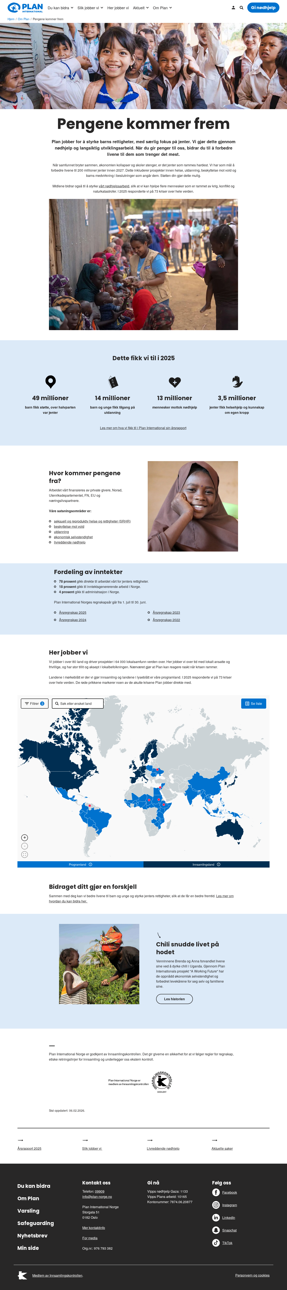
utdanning (61, 531)
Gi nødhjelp (263, 8)
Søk (241, 7)
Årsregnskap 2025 (72, 612)
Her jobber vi (118, 7)
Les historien (174, 998)
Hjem (11, 19)
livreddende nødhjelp (70, 542)
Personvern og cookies (252, 1275)
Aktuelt (139, 7)
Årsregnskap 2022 (166, 619)
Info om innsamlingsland (218, 864)
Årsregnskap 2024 (72, 619)
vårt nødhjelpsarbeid (114, 186)
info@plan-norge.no (97, 1196)
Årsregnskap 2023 (166, 612)
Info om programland (90, 864)
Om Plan (160, 7)
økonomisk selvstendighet (73, 537)
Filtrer (36, 703)
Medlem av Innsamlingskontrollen (57, 1275)
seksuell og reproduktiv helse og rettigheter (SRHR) (92, 521)
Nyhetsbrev (32, 1235)
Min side (233, 8)
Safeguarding (35, 1223)
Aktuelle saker (222, 1148)
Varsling (28, 1210)
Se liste (256, 703)
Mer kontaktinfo (93, 1227)
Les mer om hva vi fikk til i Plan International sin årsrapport (143, 427)
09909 (99, 1191)
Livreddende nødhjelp (163, 1148)
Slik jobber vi (88, 7)
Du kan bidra (58, 7)
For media (89, 1238)
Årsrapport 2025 (29, 1148)
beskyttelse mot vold (69, 526)
